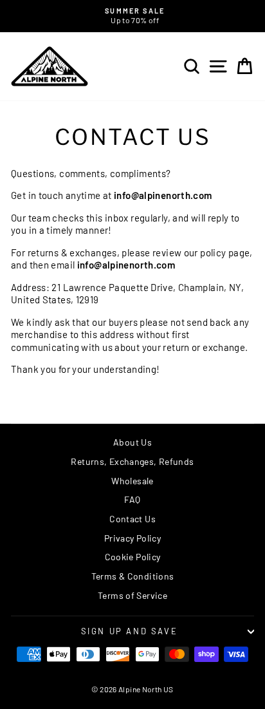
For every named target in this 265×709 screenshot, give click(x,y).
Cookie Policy (133, 556)
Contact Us (132, 518)
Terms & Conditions (132, 576)
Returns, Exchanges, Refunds (132, 461)
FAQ (132, 499)
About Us (132, 442)
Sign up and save (129, 631)
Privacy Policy (132, 538)
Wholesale (132, 480)
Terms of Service (132, 595)
